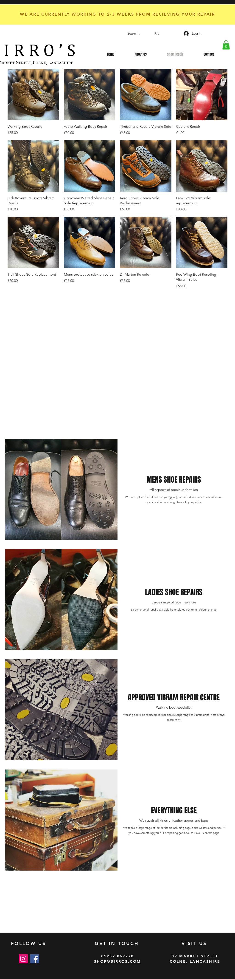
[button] (226, 45)
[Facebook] (34, 958)
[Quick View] (33, 94)
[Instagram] (23, 958)
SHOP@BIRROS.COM (117, 961)
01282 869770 (117, 956)
